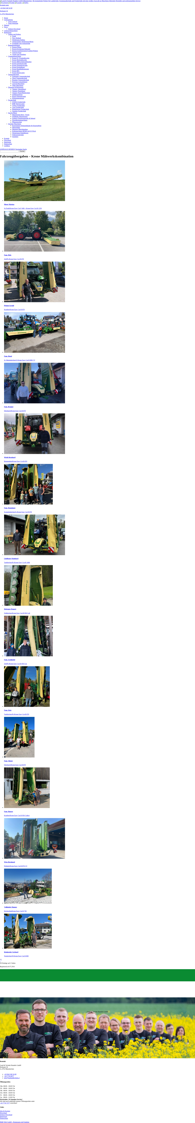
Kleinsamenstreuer (18, 98)
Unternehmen (8, 20)
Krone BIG (16, 71)
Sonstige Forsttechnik (19, 111)
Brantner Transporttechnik (20, 80)
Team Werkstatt (13, 23)
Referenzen (7, 32)
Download (7, 140)
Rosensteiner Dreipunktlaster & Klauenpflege (26, 126)
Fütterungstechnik (18, 135)
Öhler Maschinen (17, 85)
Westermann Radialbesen (20, 133)
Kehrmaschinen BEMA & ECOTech (24, 131)
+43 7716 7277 (5, 1103)
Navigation (18, 149)
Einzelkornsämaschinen (19, 120)
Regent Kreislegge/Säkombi (21, 49)
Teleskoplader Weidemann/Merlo (22, 42)
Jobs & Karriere (5, 1111)
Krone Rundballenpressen (20, 69)
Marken (6, 25)
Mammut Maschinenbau (20, 129)
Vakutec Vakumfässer (19, 89)
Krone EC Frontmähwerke (20, 58)
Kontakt (6, 138)
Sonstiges (15, 136)
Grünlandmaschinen (14, 56)
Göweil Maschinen (18, 84)
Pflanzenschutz (17, 122)
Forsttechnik (12, 100)
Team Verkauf (12, 21)
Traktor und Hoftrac (14, 34)
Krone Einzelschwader (19, 63)
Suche (25, 149)
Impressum (7, 142)
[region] (97, 983)
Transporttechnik (13, 74)
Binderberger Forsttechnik (20, 109)
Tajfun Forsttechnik (18, 105)
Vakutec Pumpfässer (18, 91)
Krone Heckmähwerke (19, 60)
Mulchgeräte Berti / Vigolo (20, 115)
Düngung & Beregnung (15, 87)
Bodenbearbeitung (14, 45)
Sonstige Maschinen (14, 124)
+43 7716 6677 (9, 1076)
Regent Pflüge (16, 47)
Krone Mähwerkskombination (21, 62)
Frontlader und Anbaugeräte (21, 43)
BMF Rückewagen (18, 104)
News (6, 27)
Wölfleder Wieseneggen (20, 116)
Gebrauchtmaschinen (11, 31)
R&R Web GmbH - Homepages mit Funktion (14, 1122)
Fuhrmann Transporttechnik (21, 76)
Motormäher (16, 127)
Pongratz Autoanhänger (19, 82)
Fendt (14, 36)
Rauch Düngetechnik (19, 96)
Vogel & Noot (16, 52)
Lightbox (7, 146)
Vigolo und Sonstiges (19, 54)
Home (6, 18)
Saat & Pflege (12, 113)
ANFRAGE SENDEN (7, 149)
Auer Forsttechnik (18, 107)
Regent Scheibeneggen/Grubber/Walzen (25, 51)
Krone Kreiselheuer (18, 67)
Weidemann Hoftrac (18, 40)
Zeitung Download (14, 29)
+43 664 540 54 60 (10, 1074)
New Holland (16, 38)
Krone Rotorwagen (18, 73)
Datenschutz (8, 144)
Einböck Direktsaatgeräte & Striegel (23, 118)
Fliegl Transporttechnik (19, 78)
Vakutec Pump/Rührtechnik (21, 93)
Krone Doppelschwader (20, 65)
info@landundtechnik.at (12, 1078)
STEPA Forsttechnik (18, 102)
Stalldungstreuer (17, 94)
